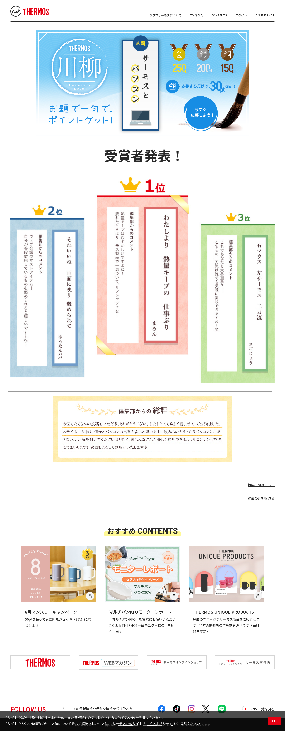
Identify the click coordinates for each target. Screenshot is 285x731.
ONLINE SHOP (265, 15)
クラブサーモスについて (165, 15)
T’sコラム (196, 15)
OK (274, 721)
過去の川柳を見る (261, 498)
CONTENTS (219, 15)
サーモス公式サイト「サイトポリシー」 (142, 723)
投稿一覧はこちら (261, 484)
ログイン (241, 15)
